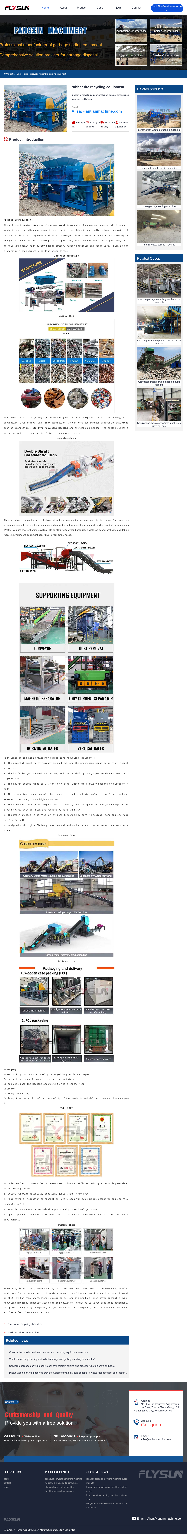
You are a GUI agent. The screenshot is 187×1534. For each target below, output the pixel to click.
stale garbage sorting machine (59, 1487)
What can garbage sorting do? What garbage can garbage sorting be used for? (52, 1359)
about (6, 1478)
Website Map (68, 1529)
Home (45, 7)
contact (7, 1482)
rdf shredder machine (27, 1332)
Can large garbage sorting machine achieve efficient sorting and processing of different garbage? (62, 1365)
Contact (136, 7)
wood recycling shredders (28, 1324)
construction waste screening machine (63, 1478)
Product (81, 7)
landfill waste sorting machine (59, 1491)
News (118, 7)
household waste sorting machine (61, 1482)
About (63, 7)
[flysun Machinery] (17, 7)
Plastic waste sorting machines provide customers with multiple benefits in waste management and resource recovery (73, 1372)
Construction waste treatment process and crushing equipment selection (48, 1352)
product (33, 73)
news (6, 1487)
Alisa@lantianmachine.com (97, 111)
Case (100, 7)
